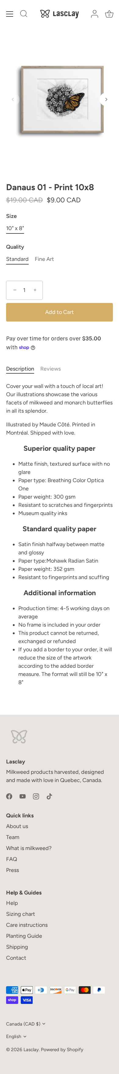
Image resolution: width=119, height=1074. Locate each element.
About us (17, 826)
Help (12, 903)
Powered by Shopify (62, 1049)
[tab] (23, 369)
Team (12, 837)
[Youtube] (23, 795)
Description (20, 368)
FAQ (11, 859)
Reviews (50, 368)
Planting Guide (24, 936)
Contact (16, 958)
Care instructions (27, 925)
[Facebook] (9, 795)
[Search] (24, 14)
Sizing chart (20, 914)
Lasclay (31, 1049)
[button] (13, 99)
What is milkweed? (29, 848)
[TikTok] (49, 795)
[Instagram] (36, 795)
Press (12, 870)
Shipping (17, 947)
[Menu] (9, 14)
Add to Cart (59, 312)
